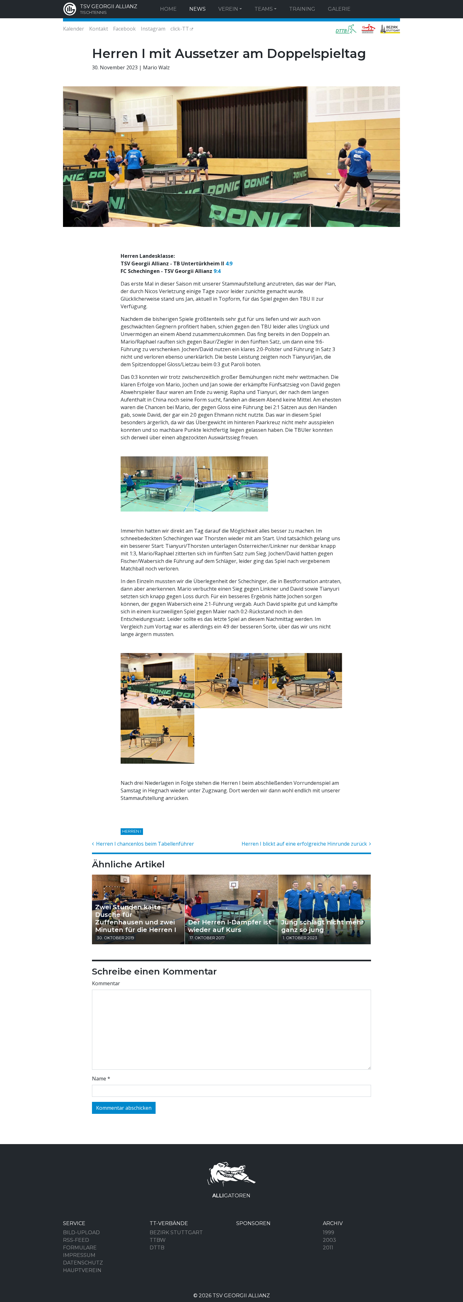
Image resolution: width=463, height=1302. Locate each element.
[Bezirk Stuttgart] (389, 28)
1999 (328, 1232)
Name (101, 1078)
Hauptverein (82, 1270)
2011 (328, 1248)
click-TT (179, 28)
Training (302, 9)
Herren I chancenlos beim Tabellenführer (144, 843)
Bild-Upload (81, 1232)
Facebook (124, 28)
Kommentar (106, 983)
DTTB (157, 1248)
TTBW (158, 1240)
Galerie (339, 9)
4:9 (229, 263)
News (197, 9)
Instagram (153, 28)
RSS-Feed (76, 1240)
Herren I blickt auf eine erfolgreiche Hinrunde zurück (305, 843)
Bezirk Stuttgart (176, 1232)
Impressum (79, 1255)
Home (168, 9)
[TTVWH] (368, 28)
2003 (329, 1240)
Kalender (73, 28)
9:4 (217, 271)
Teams (263, 9)
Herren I (131, 831)
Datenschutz (83, 1263)
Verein (228, 9)
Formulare (80, 1248)
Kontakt (98, 28)
